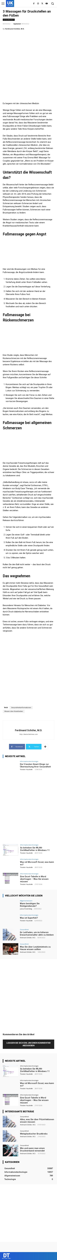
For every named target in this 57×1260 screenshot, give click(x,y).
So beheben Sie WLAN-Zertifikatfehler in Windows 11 (35, 848)
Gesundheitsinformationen (21, 708)
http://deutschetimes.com (28, 734)
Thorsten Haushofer (26, 769)
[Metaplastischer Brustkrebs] (10, 1136)
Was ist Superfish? (29, 918)
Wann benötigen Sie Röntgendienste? (30, 904)
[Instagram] (38, 4)
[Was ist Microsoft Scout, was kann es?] (10, 864)
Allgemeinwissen (26, 900)
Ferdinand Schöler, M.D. (14, 29)
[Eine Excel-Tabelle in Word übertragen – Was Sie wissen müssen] (10, 879)
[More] (45, 746)
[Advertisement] (28, 62)
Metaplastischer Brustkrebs (33, 1133)
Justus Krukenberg (26, 909)
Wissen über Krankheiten (13, 711)
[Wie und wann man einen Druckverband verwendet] (10, 1150)
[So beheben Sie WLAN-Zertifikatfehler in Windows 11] (10, 850)
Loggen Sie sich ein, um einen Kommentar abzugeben (28, 1044)
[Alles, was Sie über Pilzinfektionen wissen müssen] (10, 1121)
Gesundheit (8, 20)
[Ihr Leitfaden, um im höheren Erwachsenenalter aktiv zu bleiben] (10, 934)
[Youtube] (46, 4)
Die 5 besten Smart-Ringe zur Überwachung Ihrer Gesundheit (35, 765)
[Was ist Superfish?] (10, 920)
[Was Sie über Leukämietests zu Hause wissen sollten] (10, 949)
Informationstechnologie (29, 761)
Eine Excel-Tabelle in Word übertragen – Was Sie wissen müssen (34, 879)
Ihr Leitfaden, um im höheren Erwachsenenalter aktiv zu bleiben (37, 933)
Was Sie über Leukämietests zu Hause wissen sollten (35, 948)
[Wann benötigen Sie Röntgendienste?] (10, 906)
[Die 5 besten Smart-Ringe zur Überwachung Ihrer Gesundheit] (10, 766)
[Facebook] (34, 4)
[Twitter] (42, 4)
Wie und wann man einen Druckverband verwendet (32, 1149)
